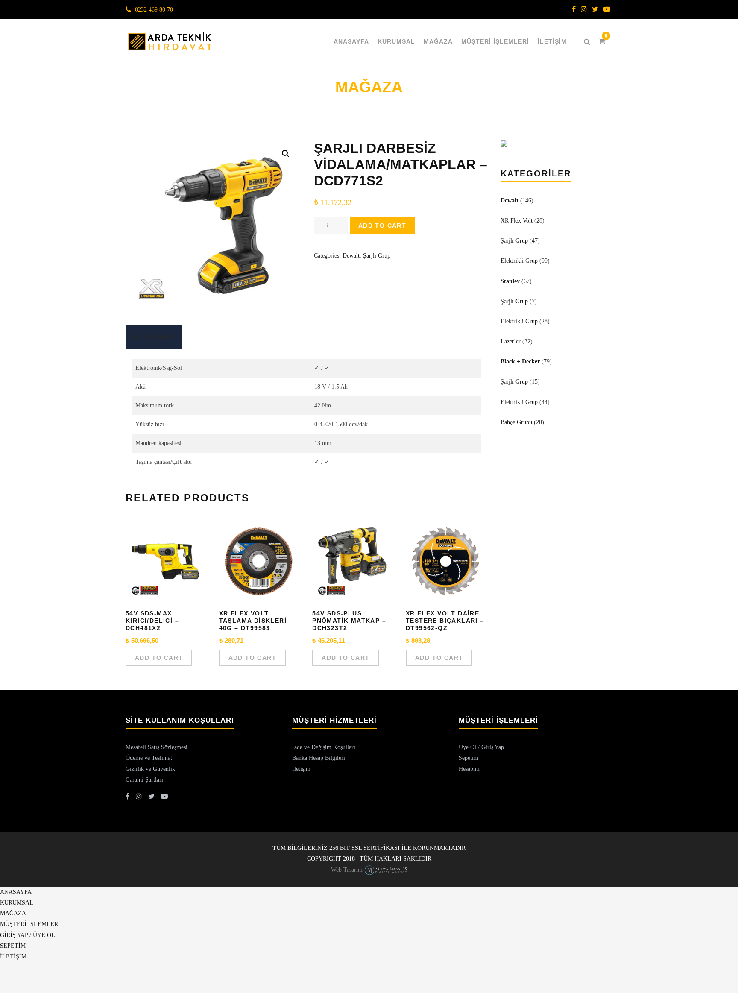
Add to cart (382, 225)
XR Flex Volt (517, 220)
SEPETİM (13, 946)
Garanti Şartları (144, 779)
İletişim (301, 769)
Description (152, 337)
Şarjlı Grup (376, 255)
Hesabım (469, 769)
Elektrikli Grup (519, 261)
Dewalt (351, 255)
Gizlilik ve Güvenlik (150, 769)
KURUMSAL (396, 41)
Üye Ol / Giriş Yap (481, 747)
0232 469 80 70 (154, 9)
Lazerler (511, 341)
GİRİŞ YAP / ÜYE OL (27, 935)
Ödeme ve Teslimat (149, 758)
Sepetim (468, 758)
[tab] (152, 337)
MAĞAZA (438, 41)
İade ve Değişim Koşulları (323, 747)
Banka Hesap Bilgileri (318, 758)
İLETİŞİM (552, 41)
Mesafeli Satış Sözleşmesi (156, 747)
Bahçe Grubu (516, 422)
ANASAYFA (351, 41)
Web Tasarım (347, 870)
